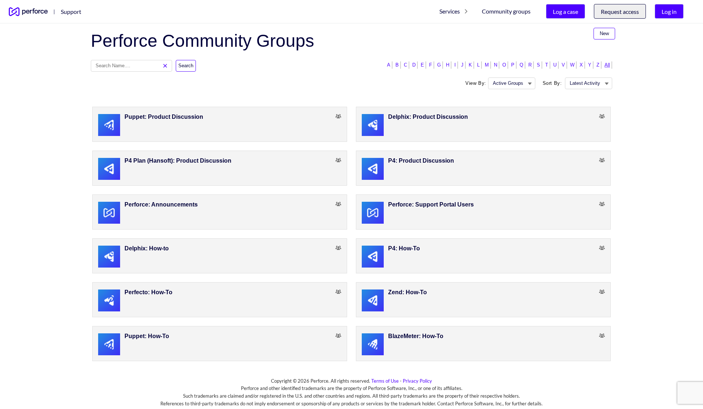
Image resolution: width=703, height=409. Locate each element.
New (604, 33)
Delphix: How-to (146, 248)
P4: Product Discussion (421, 161)
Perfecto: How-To (148, 292)
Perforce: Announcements (161, 204)
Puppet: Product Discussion (163, 117)
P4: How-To (404, 248)
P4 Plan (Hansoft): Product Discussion (177, 161)
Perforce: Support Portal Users (431, 204)
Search (185, 65)
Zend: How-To (407, 292)
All (607, 65)
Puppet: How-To (146, 336)
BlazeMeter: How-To (415, 336)
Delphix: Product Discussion (428, 117)
